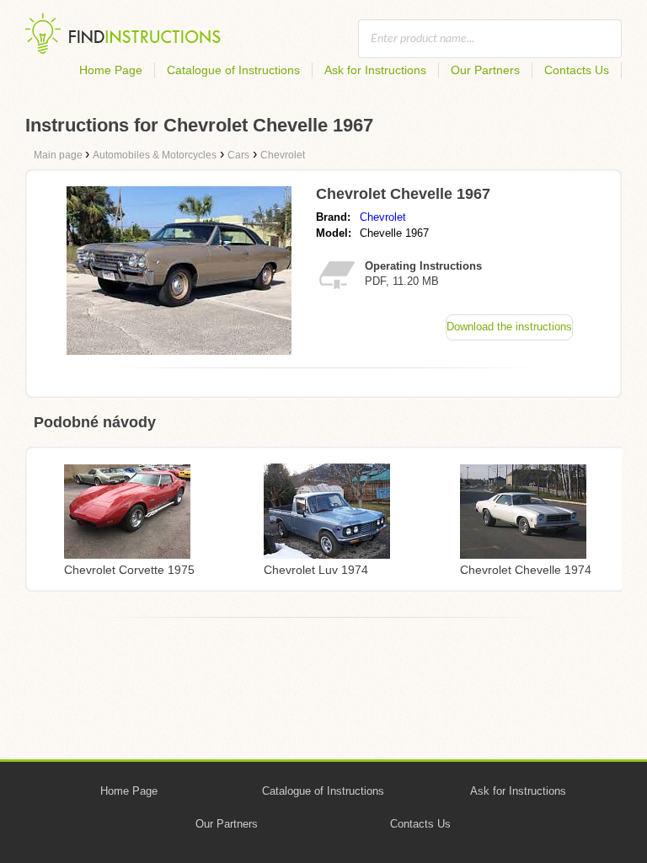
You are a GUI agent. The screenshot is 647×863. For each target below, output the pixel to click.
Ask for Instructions (375, 70)
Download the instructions (509, 326)
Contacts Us (576, 70)
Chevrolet (383, 217)
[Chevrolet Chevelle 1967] (179, 350)
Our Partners (485, 70)
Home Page (110, 70)
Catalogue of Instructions (233, 70)
